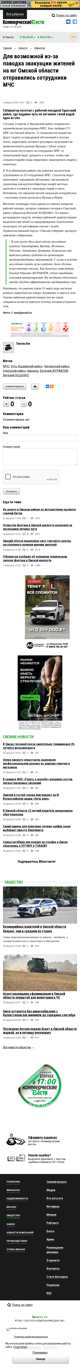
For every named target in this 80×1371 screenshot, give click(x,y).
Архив (50, 1239)
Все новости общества (17, 1047)
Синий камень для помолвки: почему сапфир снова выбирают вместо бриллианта (37, 828)
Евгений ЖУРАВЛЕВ (54, 371)
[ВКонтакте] (47, 386)
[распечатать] (34, 389)
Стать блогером (57, 1276)
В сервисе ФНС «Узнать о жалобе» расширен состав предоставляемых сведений (37, 781)
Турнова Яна (23, 343)
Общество (13, 882)
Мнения (51, 1214)
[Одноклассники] (51, 386)
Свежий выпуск (57, 1181)
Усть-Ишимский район (26, 366)
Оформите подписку (42, 1137)
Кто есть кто (55, 1198)
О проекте (53, 1260)
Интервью (53, 1206)
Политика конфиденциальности (31, 1336)
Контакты (53, 1268)
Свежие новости (18, 737)
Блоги (50, 1231)
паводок (33, 371)
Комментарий (11, 446)
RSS (49, 1293)
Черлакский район (56, 366)
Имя (5, 432)
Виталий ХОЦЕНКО (16, 375)
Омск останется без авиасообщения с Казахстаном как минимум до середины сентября (39, 1013)
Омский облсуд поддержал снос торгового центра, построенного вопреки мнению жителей (37, 542)
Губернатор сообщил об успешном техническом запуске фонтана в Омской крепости (35, 558)
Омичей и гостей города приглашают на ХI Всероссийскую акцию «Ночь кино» (31, 796)
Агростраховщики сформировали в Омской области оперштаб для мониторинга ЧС (34, 995)
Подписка (53, 1285)
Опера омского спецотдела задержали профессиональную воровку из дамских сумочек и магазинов (36, 763)
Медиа (51, 1190)
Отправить (11, 491)
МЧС (6, 366)
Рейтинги (53, 1222)
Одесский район (14, 371)
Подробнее (20, 1346)
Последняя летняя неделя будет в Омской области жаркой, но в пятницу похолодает (40, 1031)
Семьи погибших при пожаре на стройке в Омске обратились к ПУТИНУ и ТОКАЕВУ (35, 844)
